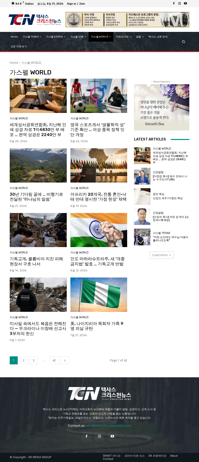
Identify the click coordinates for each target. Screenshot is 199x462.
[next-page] (65, 360)
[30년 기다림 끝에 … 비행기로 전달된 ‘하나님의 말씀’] (38, 165)
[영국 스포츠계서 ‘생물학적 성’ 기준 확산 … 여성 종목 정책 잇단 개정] (98, 96)
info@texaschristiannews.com (108, 425)
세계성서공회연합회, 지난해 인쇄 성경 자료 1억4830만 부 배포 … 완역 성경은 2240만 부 (38, 129)
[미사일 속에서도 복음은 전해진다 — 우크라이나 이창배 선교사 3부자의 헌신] (38, 294)
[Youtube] (185, 4)
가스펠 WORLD (19, 118)
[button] (183, 41)
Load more (160, 255)
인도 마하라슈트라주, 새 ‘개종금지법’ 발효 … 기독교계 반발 (97, 261)
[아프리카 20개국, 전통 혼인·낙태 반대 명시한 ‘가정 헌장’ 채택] (98, 165)
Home (14, 63)
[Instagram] (179, 4)
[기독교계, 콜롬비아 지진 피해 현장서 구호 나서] (38, 230)
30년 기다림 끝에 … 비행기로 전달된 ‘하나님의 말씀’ (36, 197)
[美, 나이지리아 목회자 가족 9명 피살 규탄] (98, 294)
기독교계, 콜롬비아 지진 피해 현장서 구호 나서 (36, 261)
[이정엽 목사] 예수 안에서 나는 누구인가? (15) (170, 178)
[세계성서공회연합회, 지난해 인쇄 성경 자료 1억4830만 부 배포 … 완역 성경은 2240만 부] (38, 96)
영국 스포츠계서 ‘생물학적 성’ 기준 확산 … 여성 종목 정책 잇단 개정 (97, 129)
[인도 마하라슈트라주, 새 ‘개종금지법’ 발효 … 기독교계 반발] (98, 230)
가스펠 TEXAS (161, 233)
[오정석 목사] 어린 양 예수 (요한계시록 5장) (171, 218)
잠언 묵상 (158, 194)
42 (54, 360)
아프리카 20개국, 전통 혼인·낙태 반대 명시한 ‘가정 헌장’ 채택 (98, 197)
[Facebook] (174, 4)
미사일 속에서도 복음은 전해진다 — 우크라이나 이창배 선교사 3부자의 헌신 (38, 328)
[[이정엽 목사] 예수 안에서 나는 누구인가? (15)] (142, 176)
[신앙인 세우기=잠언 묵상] (142, 196)
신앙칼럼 (158, 172)
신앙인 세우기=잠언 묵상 (168, 198)
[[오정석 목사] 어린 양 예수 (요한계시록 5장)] (142, 216)
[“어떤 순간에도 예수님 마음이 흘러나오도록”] (142, 237)
